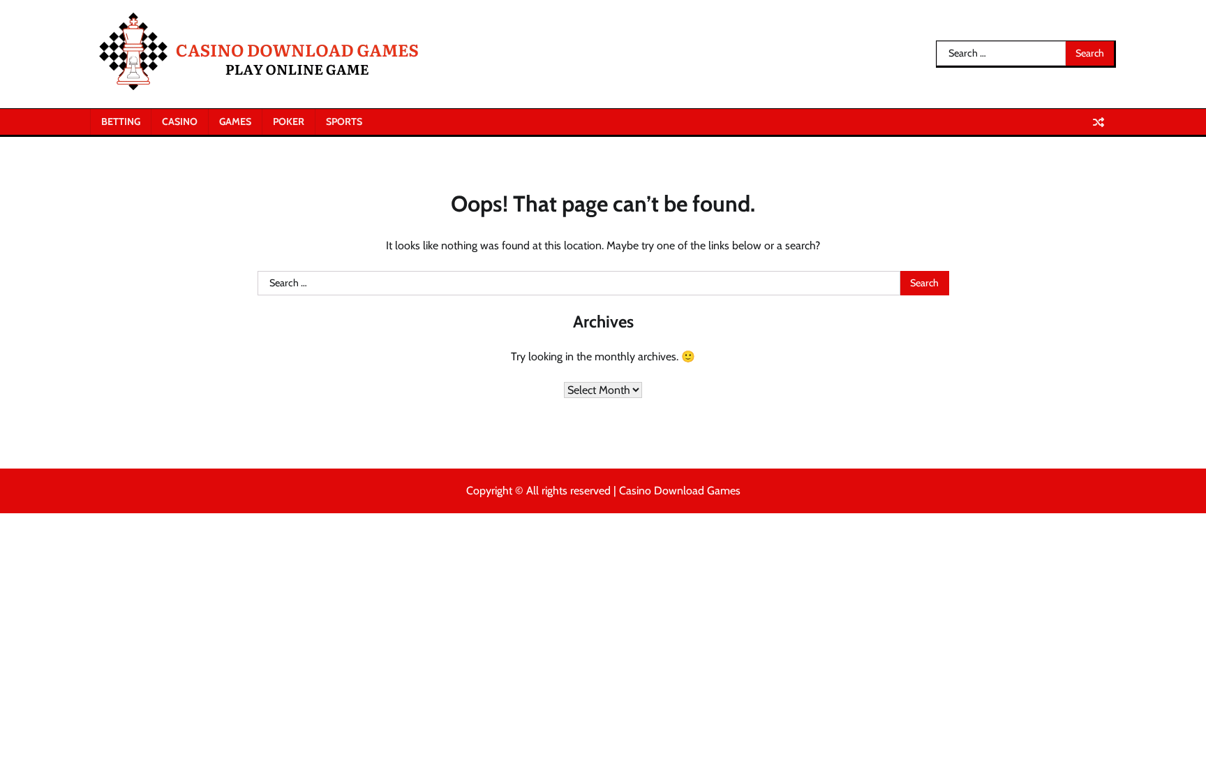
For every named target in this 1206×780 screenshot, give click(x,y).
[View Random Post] (1098, 122)
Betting (120, 121)
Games (235, 121)
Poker (288, 121)
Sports (344, 121)
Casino (180, 121)
